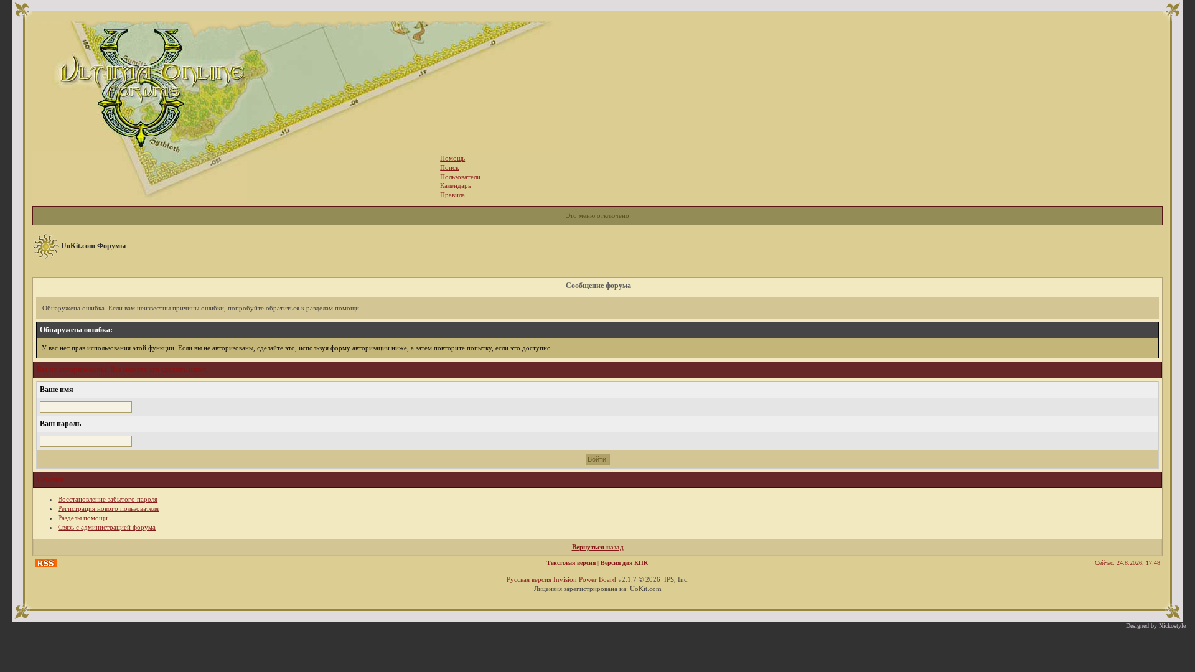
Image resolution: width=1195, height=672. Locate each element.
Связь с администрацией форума (107, 527)
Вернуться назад (598, 547)
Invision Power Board (584, 579)
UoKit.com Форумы (93, 245)
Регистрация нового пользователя (108, 508)
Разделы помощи (83, 517)
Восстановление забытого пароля (107, 499)
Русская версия (529, 579)
